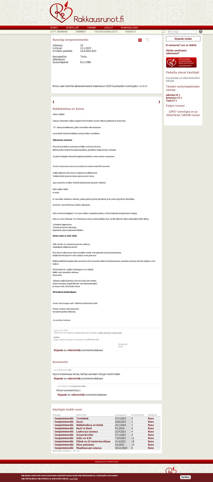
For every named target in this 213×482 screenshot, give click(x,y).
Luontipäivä (120, 415)
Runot (54, 27)
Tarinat (92, 27)
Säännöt (81, 31)
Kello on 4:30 (83, 438)
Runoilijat (72, 27)
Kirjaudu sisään (183, 38)
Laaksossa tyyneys (87, 431)
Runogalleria (129, 27)
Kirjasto (130, 31)
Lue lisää (74, 478)
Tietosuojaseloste (106, 31)
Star (69, 370)
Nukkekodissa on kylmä (89, 425)
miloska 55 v (173, 95)
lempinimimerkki (78, 386)
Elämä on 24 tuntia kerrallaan (93, 441)
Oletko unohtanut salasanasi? (176, 52)
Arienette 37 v (174, 97)
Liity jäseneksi (59, 31)
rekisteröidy (74, 350)
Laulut (108, 27)
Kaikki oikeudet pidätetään (110, 333)
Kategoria (152, 415)
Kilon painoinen (85, 444)
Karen (79, 421)
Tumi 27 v (171, 100)
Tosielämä (82, 418)
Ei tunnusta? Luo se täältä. (181, 45)
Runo (120, 346)
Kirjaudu (58, 350)
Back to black (84, 428)
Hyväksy (185, 477)
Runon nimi (81, 415)
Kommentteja (137, 415)
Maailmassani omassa (89, 448)
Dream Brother (84, 434)
